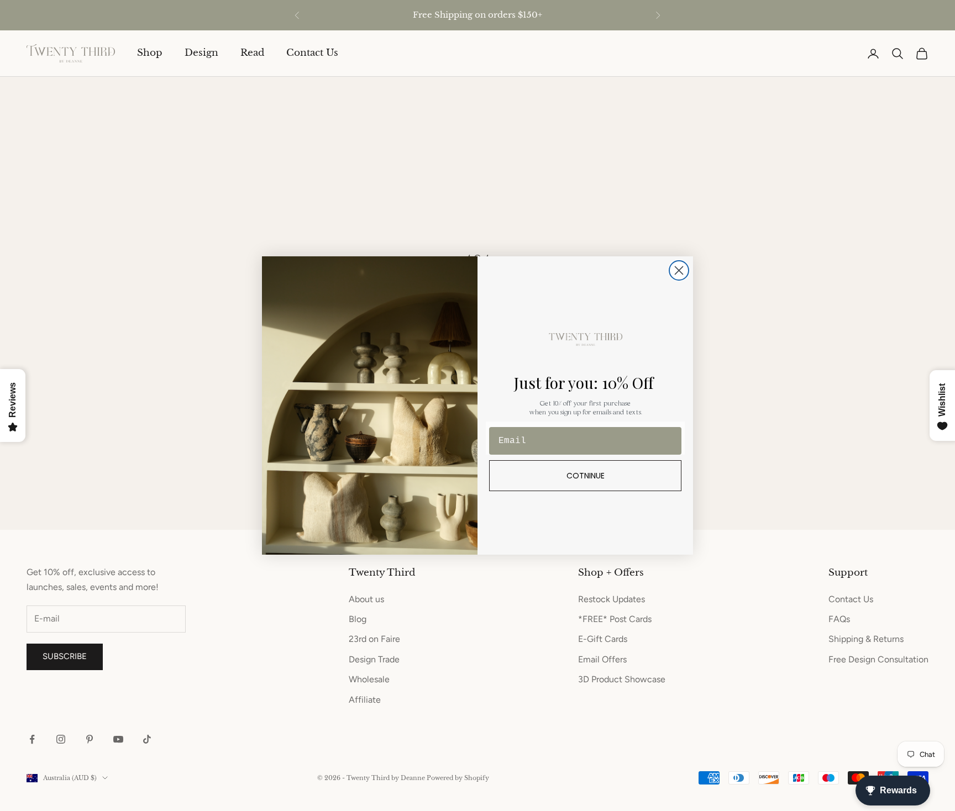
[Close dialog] (679, 270)
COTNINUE (585, 475)
